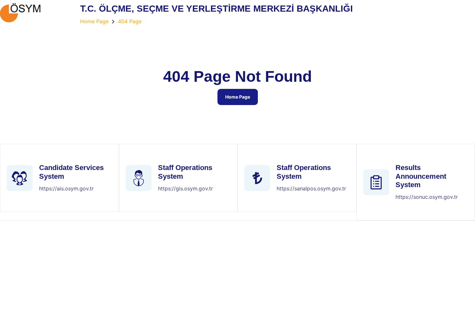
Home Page (237, 97)
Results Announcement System (421, 176)
